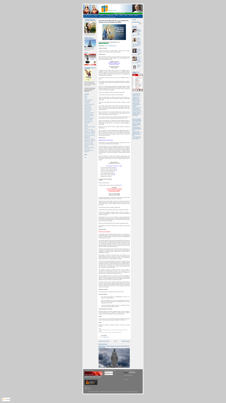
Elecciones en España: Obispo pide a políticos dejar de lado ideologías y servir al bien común (136, 120)
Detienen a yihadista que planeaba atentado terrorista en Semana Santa (136, 129)
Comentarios (107, 374)
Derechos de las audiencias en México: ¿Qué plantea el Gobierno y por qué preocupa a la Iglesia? (136, 99)
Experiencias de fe (87, 108)
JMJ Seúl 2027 (87, 111)
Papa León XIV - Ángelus (89, 144)
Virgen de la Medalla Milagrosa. (111, 45)
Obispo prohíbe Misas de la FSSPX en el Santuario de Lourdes (136, 94)
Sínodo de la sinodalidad (89, 147)
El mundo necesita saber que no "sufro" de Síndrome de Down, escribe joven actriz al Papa (136, 133)
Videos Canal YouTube (88, 150)
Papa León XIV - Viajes (88, 143)
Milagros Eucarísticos (88, 121)
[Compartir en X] (103, 335)
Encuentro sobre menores (89, 104)
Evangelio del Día (109, 15)
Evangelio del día (106, 337)
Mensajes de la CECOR (88, 118)
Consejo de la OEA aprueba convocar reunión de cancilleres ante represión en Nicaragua (136, 104)
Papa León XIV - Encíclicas (89, 135)
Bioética (85, 97)
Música (121, 15)
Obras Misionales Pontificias (89, 126)
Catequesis (95, 15)
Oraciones (86, 128)
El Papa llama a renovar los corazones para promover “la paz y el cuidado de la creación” (136, 109)
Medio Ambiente (87, 116)
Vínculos (130, 15)
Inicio (115, 341)
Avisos (85, 95)
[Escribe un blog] (102, 335)
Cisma (85, 98)
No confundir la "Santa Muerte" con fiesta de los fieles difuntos (136, 137)
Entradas (107, 372)
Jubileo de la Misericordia (89, 115)
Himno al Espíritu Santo (139, 66)
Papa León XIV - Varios (88, 141)
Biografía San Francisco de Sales (90, 17)
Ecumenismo (86, 102)
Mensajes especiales (88, 119)
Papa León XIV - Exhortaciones (87, 137)
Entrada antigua (126, 341)
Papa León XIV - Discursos (89, 133)
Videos (125, 15)
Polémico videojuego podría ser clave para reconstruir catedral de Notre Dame (136, 124)
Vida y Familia (87, 148)
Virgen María (86, 151)
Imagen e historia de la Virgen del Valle (107, 17)
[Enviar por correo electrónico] (101, 335)
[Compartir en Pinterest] (106, 335)
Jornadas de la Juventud (89, 112)
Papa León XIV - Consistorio (89, 132)
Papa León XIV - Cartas (88, 129)
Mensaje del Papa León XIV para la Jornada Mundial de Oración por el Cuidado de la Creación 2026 (136, 113)
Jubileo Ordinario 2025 (88, 114)
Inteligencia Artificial (88, 109)
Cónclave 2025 (87, 101)
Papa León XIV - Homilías (89, 139)
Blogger (135, 391)
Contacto (136, 15)
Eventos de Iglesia (88, 15)
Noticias (116, 15)
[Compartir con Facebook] (105, 335)
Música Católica (87, 122)
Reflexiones (102, 15)
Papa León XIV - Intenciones (89, 140)
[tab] (135, 75)
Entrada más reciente (104, 341)
